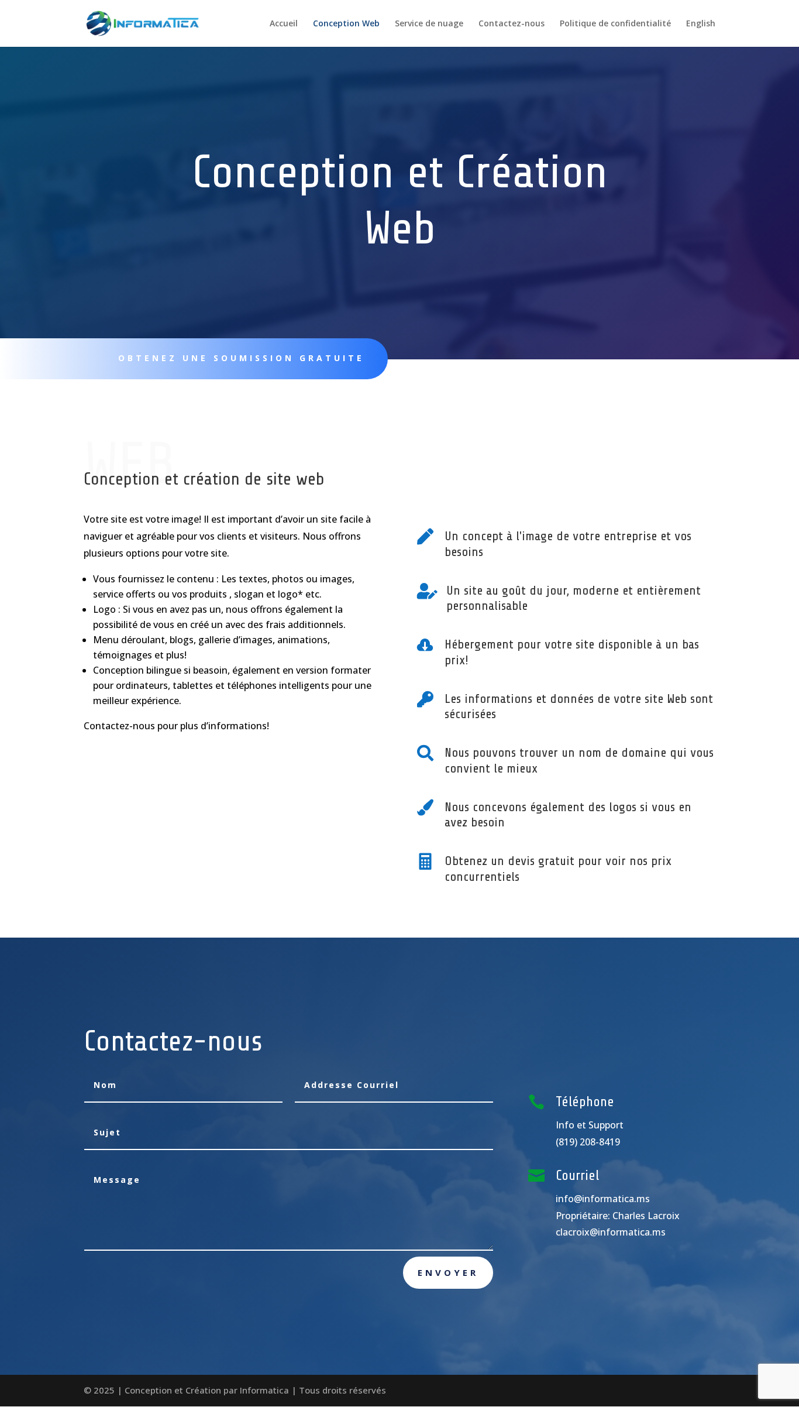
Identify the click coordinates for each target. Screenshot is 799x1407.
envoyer (448, 1272)
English (700, 24)
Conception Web (346, 24)
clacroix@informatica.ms (611, 1232)
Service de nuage (429, 24)
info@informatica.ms (603, 1198)
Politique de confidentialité (615, 24)
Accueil (284, 24)
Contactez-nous (511, 24)
